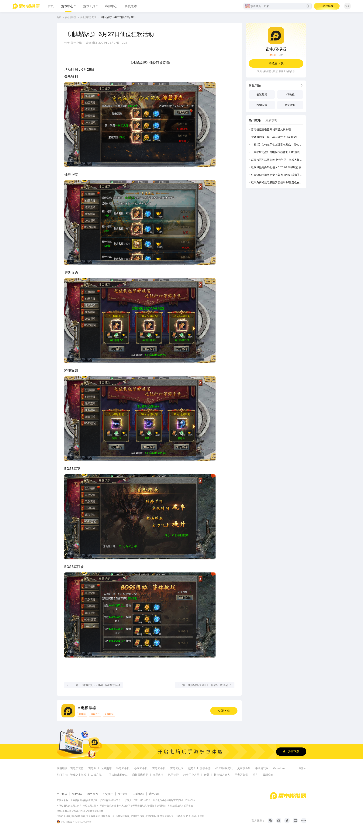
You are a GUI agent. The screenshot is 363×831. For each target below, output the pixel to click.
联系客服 (188, 805)
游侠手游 (205, 768)
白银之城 (96, 774)
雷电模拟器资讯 (88, 17)
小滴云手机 (140, 768)
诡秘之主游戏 (78, 774)
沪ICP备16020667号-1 (111, 800)
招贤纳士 (108, 793)
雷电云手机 (158, 768)
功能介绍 (138, 793)
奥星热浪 (158, 774)
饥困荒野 (173, 774)
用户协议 (62, 793)
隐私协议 (77, 793)
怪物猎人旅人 (222, 774)
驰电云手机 (123, 768)
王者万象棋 (241, 774)
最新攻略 (268, 774)
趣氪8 (191, 768)
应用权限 (154, 793)
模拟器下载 (276, 63)
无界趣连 (106, 768)
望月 (255, 774)
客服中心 (111, 6)
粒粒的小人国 (191, 774)
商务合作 (92, 793)
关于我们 (123, 793)
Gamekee (279, 768)
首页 (51, 6)
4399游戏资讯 (224, 768)
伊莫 (206, 774)
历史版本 (131, 6)
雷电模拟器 (70, 17)
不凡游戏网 (261, 768)
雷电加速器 (77, 768)
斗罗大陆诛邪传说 (116, 774)
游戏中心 (67, 6)
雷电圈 (92, 768)
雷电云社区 (176, 768)
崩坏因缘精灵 (140, 774)
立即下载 (224, 711)
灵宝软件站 (244, 768)
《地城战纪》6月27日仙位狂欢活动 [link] (118, 17)
